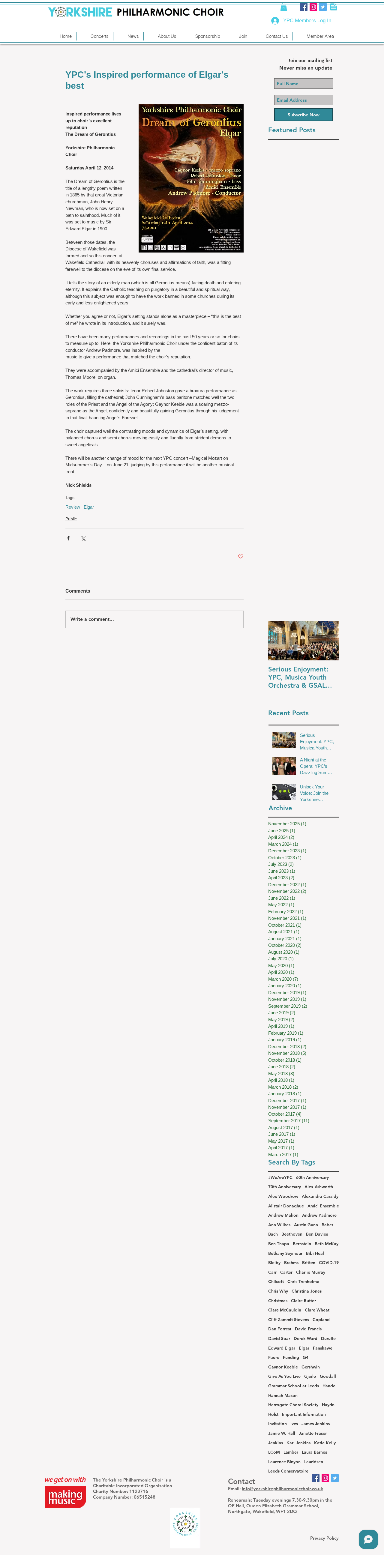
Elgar (89, 507)
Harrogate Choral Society (293, 1404)
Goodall (328, 1376)
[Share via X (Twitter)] (83, 538)
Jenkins (275, 1443)
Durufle (328, 1338)
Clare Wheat (317, 1310)
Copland (321, 1319)
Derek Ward (305, 1338)
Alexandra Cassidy (320, 1196)
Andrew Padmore (319, 1215)
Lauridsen (313, 1461)
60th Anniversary (312, 1177)
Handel (329, 1386)
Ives (294, 1423)
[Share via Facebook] (68, 538)
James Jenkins (316, 1423)
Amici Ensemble (323, 1206)
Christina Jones (307, 1291)
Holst (273, 1414)
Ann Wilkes (279, 1225)
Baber (327, 1225)
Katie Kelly (325, 1443)
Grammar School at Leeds (293, 1386)
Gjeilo (310, 1376)
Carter (286, 1272)
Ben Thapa (278, 1243)
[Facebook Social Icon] (304, 7)
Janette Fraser (313, 1433)
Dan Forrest (279, 1329)
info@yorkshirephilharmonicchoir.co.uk (282, 1488)
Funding (291, 1357)
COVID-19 (329, 1262)
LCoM (274, 1452)
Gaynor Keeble (283, 1367)
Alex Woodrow (283, 1196)
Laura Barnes (314, 1452)
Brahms (291, 1262)
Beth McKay (326, 1243)
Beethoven (291, 1234)
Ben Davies (317, 1234)
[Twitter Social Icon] (323, 7)
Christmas (277, 1300)
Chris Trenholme (303, 1281)
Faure (273, 1357)
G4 (305, 1357)
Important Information (304, 1414)
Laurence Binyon (284, 1461)
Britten (308, 1262)
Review (72, 507)
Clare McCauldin (284, 1310)
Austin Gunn (306, 1225)
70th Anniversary (284, 1186)
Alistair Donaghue (286, 1206)
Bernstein (302, 1243)
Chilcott (276, 1281)
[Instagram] (313, 7)
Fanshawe (322, 1348)
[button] (283, 7)
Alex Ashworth (318, 1186)
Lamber (291, 1452)
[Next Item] (329, 640)
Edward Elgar (281, 1348)
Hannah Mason (283, 1395)
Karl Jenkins (298, 1443)
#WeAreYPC (280, 1177)
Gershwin (311, 1367)
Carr (272, 1272)
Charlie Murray (310, 1272)
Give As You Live (284, 1376)
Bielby (274, 1262)
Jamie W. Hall (281, 1433)
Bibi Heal (315, 1253)
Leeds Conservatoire (288, 1471)
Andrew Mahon (283, 1215)
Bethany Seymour (285, 1253)
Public (71, 518)
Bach (273, 1234)
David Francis (308, 1329)
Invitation (277, 1423)
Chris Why (278, 1291)
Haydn (328, 1404)
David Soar (279, 1338)
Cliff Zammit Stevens (288, 1319)
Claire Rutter (303, 1300)
